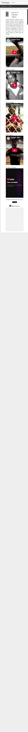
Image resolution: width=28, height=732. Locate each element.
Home (10, 6)
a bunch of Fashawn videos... (14, 14)
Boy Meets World (16, 31)
